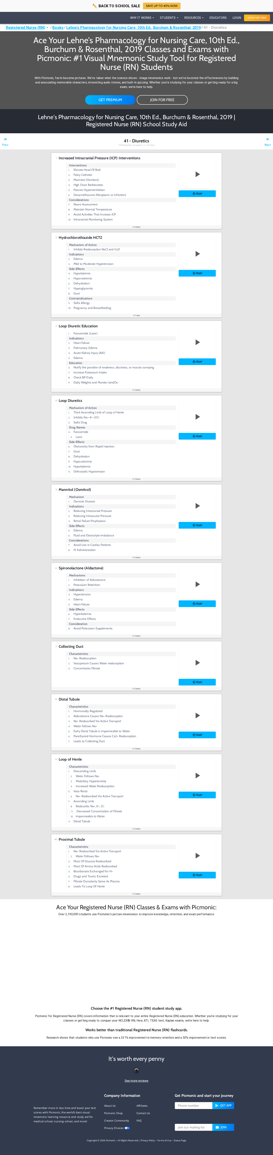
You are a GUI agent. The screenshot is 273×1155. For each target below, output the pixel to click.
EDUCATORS (218, 18)
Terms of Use (164, 1140)
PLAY (199, 193)
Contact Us (143, 1113)
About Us (110, 1105)
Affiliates (142, 1105)
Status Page (180, 1140)
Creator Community (116, 1120)
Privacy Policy (148, 1140)
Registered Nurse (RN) (25, 27)
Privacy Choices (114, 1128)
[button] (136, 961)
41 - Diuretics (215, 27)
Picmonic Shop (113, 1113)
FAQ (139, 1120)
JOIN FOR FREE (162, 100)
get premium (110, 100)
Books (58, 27)
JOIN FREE (257, 18)
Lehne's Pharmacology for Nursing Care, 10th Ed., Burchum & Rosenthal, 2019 (133, 27)
